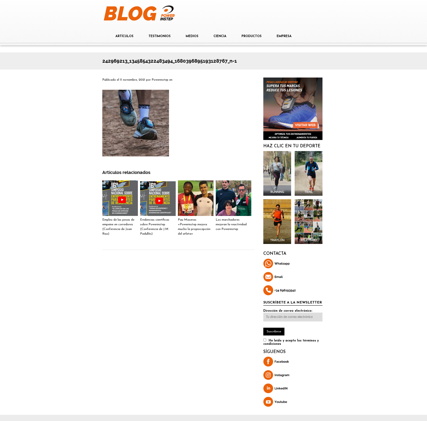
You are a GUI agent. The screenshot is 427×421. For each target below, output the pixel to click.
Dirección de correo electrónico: (287, 311)
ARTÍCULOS (124, 36)
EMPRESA (284, 36)
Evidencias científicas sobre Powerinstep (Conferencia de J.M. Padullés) (154, 226)
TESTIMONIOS (160, 36)
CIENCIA (220, 36)
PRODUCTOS (252, 36)
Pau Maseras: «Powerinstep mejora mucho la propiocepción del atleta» (194, 226)
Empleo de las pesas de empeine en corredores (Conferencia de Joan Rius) (118, 226)
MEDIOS (192, 36)
